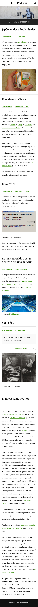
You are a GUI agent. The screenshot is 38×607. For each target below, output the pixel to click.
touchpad (24, 430)
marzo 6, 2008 (20, 406)
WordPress (24, 603)
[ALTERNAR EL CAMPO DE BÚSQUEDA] (35, 3)
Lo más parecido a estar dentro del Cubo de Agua (17, 260)
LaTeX (12, 124)
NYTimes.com (14, 314)
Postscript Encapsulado (11, 127)
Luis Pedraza (19, 3)
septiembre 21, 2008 (22, 191)
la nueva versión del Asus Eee (13, 414)
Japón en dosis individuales (18, 29)
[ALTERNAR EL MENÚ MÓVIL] (3, 3)
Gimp (20, 124)
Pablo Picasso (20, 348)
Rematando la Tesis (14, 99)
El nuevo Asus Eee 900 (16, 398)
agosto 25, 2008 (21, 269)
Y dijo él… (8, 322)
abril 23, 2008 (20, 330)
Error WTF (8, 184)
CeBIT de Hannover (17, 417)
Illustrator (28, 124)
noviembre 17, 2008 (22, 106)
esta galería (21, 42)
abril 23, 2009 (20, 37)
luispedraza (7, 37)
